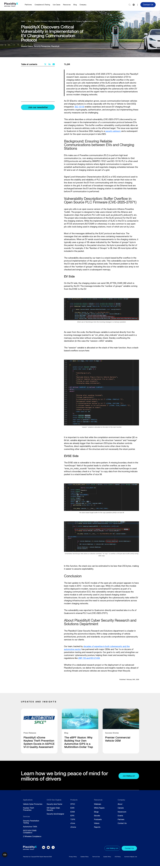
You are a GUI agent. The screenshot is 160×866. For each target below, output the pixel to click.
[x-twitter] (53, 847)
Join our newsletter (38, 107)
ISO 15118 (79, 107)
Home (23, 21)
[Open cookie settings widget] (4, 854)
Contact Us (148, 4)
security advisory (113, 131)
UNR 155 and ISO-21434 (89, 658)
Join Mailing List (129, 776)
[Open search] (130, 5)
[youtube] (48, 847)
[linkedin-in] (43, 847)
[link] (39, 731)
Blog (29, 21)
